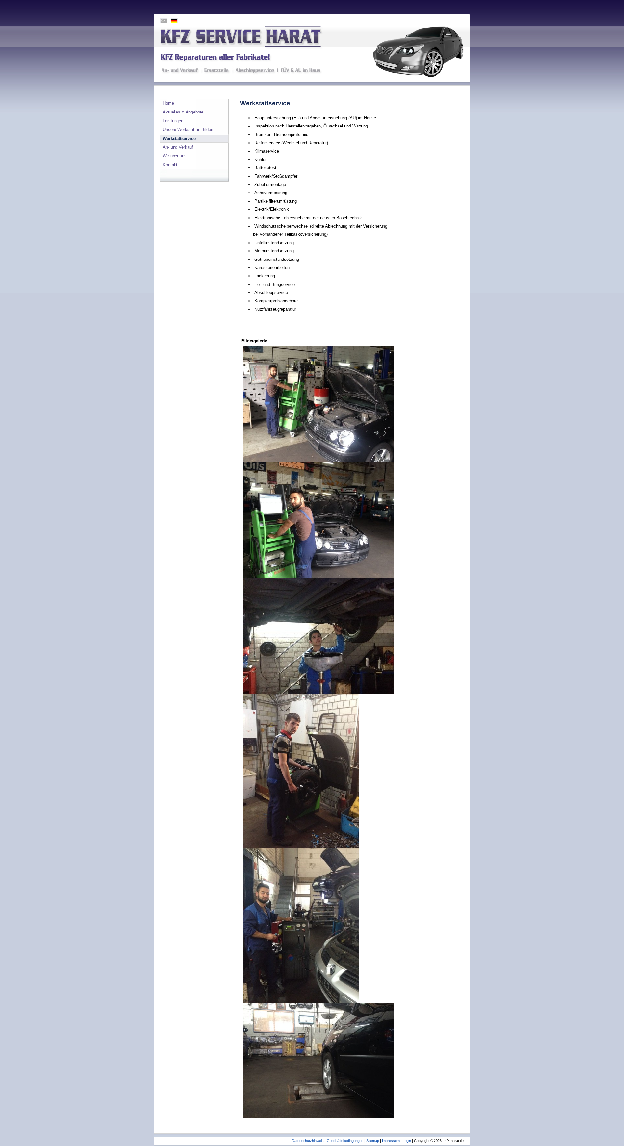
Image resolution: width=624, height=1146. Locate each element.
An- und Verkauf (178, 147)
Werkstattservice (179, 138)
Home (168, 103)
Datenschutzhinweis (308, 1141)
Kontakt (170, 164)
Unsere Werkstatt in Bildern (188, 129)
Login (407, 1141)
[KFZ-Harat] (312, 50)
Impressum (391, 1141)
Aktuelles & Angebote (183, 112)
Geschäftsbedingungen (345, 1141)
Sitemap (372, 1141)
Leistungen (173, 120)
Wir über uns (175, 155)
